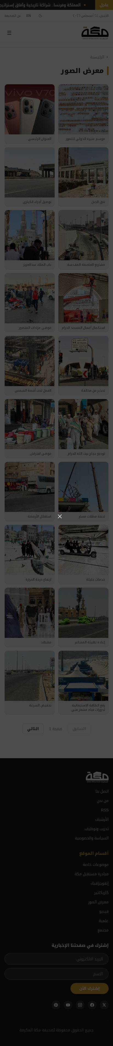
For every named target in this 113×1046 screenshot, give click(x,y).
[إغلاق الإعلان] (59, 516)
